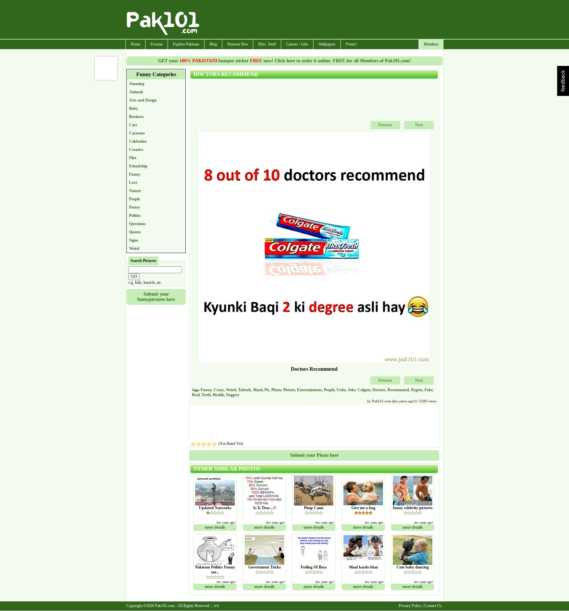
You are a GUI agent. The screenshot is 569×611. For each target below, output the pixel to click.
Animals (136, 92)
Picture (289, 390)
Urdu (341, 390)
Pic (266, 390)
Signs (133, 240)
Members (431, 44)
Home (135, 44)
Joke (352, 390)
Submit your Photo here (314, 455)
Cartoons (137, 133)
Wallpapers (327, 44)
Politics (135, 215)
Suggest (232, 395)
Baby (133, 108)
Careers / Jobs (297, 44)
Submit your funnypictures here (156, 297)
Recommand (398, 390)
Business (136, 116)
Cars (133, 125)
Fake (428, 390)
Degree (416, 390)
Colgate (364, 390)
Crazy (219, 390)
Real (196, 395)
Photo (276, 390)
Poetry (134, 207)
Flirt (132, 158)
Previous (385, 125)
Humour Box (237, 44)
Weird (134, 248)
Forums (156, 44)
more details (215, 527)
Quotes (135, 232)
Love (133, 182)
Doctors (379, 390)
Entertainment (309, 390)
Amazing (136, 83)
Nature (135, 191)
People (134, 199)
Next (419, 125)
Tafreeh (244, 390)
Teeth (206, 395)
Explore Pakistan (186, 44)
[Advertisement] (322, 20)
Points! (351, 44)
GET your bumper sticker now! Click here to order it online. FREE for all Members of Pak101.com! (284, 60)
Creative (136, 149)
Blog (213, 44)
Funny (134, 174)
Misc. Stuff (267, 44)
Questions (137, 223)
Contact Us (433, 605)
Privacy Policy (410, 605)
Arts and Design (143, 100)
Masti (257, 390)
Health (218, 395)
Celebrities (138, 141)
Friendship (138, 166)
